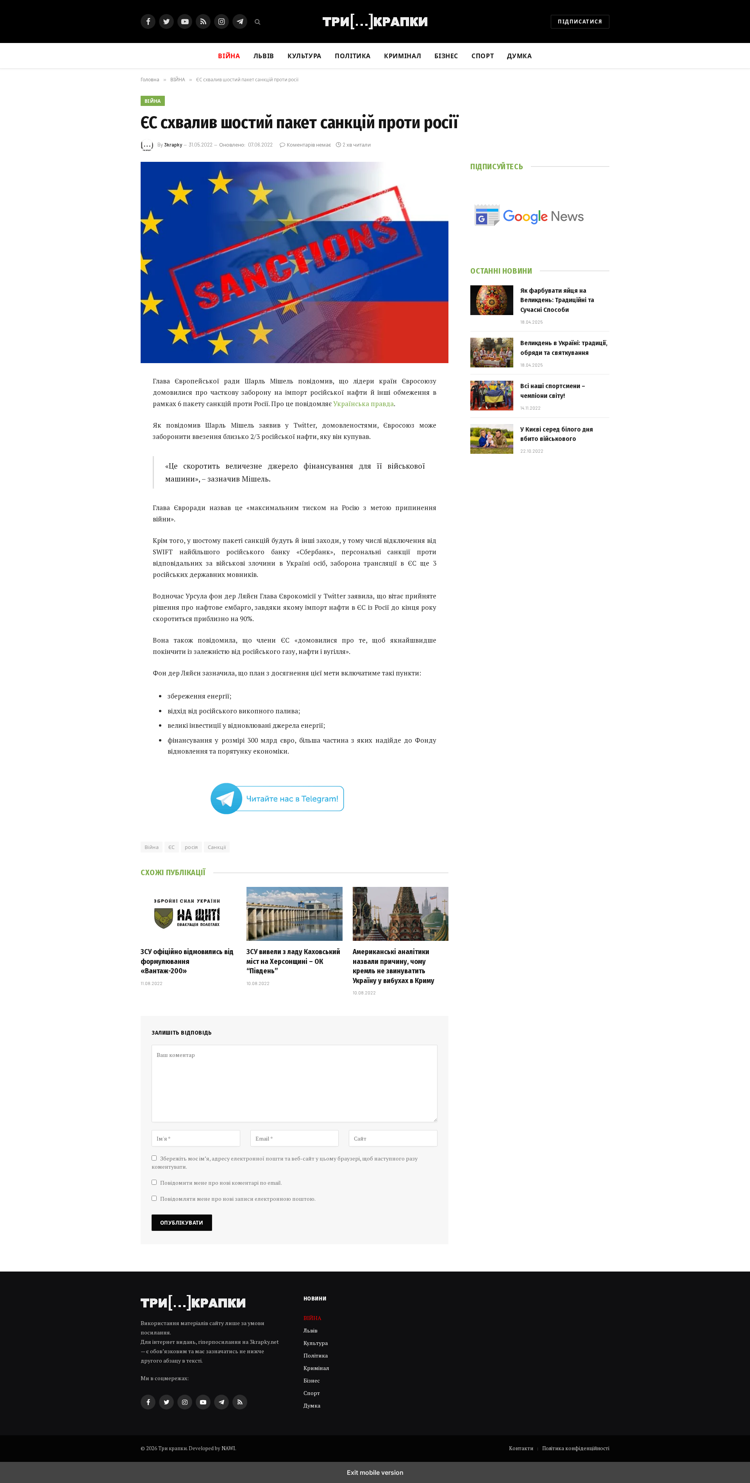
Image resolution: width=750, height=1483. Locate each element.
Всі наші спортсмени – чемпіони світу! (552, 390)
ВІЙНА (153, 101)
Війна (152, 847)
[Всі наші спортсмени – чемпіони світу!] (491, 395)
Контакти (521, 1448)
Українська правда (363, 403)
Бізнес (446, 55)
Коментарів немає (309, 144)
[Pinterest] (113, 461)
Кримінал (402, 55)
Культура (304, 55)
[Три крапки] (375, 21)
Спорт (482, 55)
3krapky (173, 144)
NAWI (228, 1448)
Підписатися (580, 21)
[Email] (113, 481)
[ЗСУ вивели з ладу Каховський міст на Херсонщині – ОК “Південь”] (294, 914)
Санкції (217, 847)
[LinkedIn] (113, 441)
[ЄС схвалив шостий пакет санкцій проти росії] (294, 262)
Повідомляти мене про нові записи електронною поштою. (238, 1198)
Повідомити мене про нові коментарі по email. (221, 1182)
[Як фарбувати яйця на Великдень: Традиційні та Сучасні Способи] (491, 300)
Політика (353, 55)
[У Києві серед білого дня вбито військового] (491, 439)
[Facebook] (113, 401)
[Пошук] (257, 21)
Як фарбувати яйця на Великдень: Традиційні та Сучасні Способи (557, 300)
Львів (264, 55)
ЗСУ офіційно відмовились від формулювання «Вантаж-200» (187, 961)
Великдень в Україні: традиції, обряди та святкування (563, 347)
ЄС (171, 847)
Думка (519, 55)
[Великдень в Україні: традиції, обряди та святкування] (491, 352)
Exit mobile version (375, 1472)
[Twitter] (113, 421)
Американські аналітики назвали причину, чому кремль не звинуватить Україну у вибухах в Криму (393, 966)
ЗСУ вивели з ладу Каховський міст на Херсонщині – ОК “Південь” (293, 961)
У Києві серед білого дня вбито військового (556, 434)
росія (191, 847)
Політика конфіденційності (575, 1448)
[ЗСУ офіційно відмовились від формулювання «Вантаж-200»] (188, 914)
